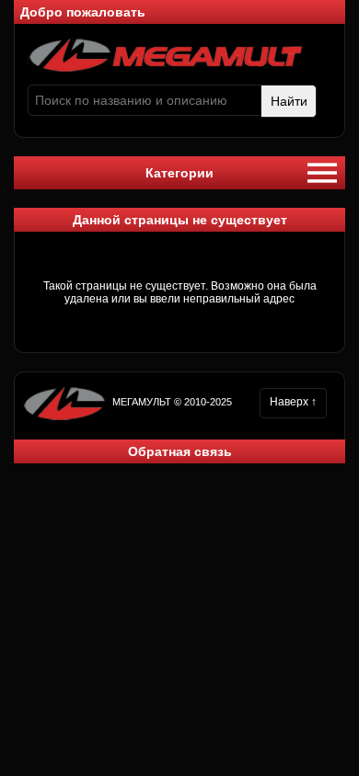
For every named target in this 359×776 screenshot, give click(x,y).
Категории (179, 172)
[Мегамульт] (166, 69)
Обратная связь (180, 451)
